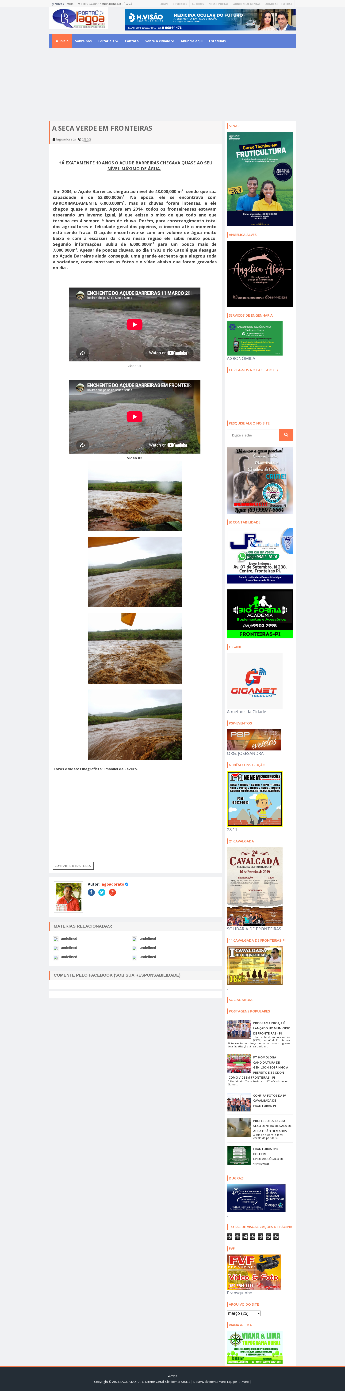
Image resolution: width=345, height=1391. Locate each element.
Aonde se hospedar (278, 4)
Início (64, 41)
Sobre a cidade (158, 41)
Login (164, 4)
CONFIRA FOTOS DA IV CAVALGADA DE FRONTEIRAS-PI (269, 1100)
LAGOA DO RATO (132, 1382)
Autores (198, 4)
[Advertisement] (172, 88)
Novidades (179, 4)
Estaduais (217, 41)
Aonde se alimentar (247, 4)
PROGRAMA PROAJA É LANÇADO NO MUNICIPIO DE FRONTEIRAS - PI (271, 1028)
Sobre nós (83, 41)
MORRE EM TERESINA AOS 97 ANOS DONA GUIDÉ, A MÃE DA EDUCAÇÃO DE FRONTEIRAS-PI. (100, 4)
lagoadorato (112, 884)
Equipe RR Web (238, 1382)
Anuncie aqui (192, 41)
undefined (69, 938)
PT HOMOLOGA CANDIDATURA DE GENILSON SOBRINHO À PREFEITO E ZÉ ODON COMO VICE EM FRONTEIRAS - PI (258, 1067)
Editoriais (106, 41)
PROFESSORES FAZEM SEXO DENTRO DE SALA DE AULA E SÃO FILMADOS (272, 1126)
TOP (174, 1376)
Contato (132, 41)
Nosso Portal (218, 4)
